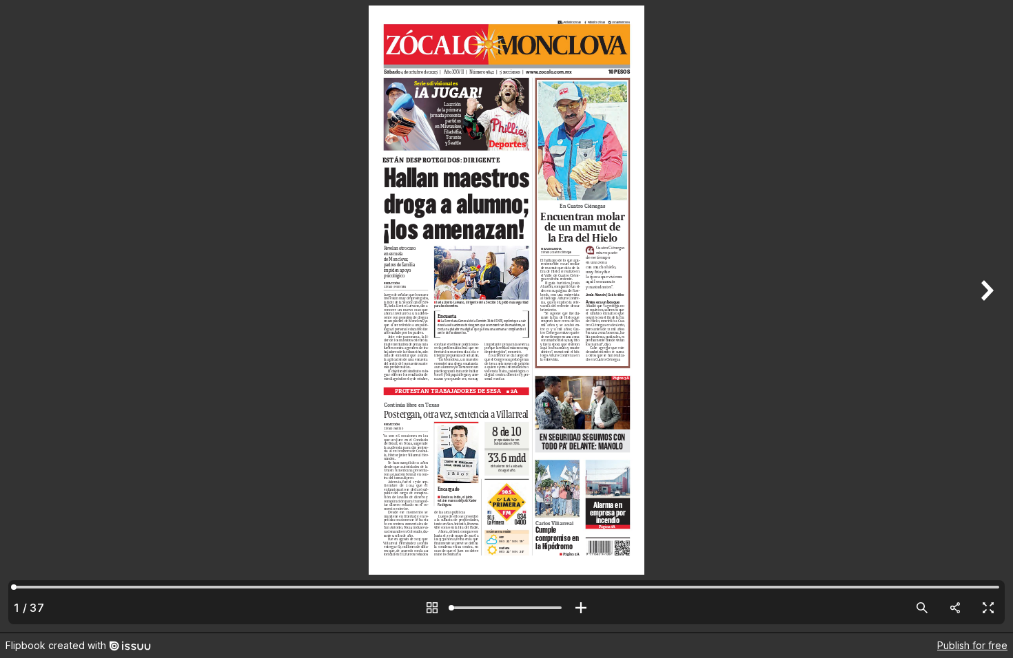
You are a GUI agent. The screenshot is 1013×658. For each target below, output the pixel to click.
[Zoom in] (581, 608)
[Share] (955, 608)
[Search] (922, 608)
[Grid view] (432, 608)
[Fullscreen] (988, 608)
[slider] (506, 608)
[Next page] (985, 316)
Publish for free (972, 645)
